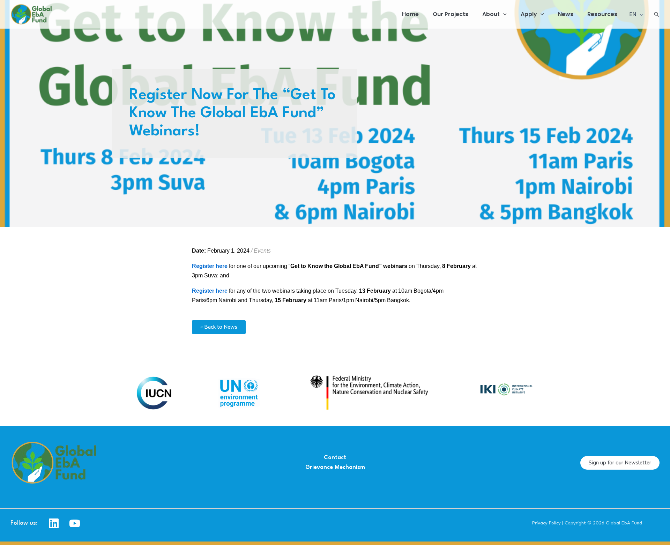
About (491, 14)
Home (410, 14)
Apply (529, 14)
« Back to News (218, 326)
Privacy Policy (546, 523)
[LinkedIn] (53, 523)
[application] (503, 14)
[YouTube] (74, 523)
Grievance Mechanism (335, 467)
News (565, 14)
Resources (602, 14)
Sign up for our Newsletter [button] (620, 462)
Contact (335, 458)
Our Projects (450, 14)
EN (633, 14)
